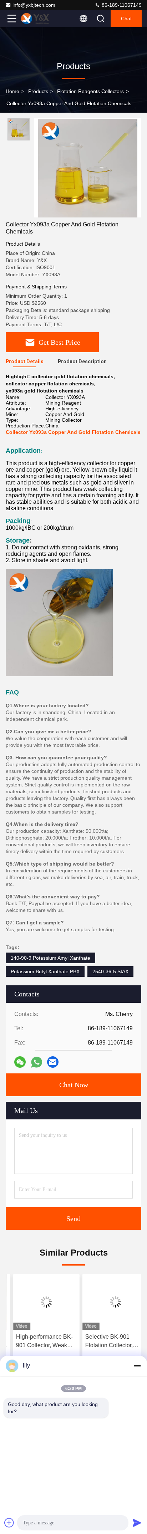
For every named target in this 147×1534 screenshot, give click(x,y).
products (38, 91)
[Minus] (137, 1365)
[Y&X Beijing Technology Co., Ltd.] (35, 18)
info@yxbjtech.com (33, 5)
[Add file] (9, 1522)
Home (12, 91)
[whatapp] (36, 1062)
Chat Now (73, 1085)
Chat (126, 18)
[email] (52, 1062)
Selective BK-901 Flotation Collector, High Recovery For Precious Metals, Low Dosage (105, 1342)
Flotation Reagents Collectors (90, 91)
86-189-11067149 (121, 5)
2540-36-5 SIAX (110, 971)
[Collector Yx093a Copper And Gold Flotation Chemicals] (87, 167)
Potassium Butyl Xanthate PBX (45, 971)
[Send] (137, 1522)
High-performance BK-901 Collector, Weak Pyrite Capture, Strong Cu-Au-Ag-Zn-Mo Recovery (37, 1342)
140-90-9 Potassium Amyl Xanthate (50, 958)
